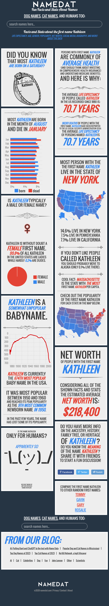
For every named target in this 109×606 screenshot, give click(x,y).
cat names (50, 15)
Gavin (80, 499)
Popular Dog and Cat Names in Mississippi (81, 548)
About (70, 590)
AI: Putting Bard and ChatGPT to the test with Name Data (34, 548)
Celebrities (28, 560)
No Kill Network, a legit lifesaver (72, 553)
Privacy (56, 590)
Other (69, 560)
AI (11, 560)
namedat (44, 590)
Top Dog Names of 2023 (20, 553)
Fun (46, 560)
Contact (63, 590)
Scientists (80, 560)
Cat (17, 560)
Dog (38, 560)
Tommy (80, 494)
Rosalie (80, 509)
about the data (54, 38)
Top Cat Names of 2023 (45, 553)
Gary (80, 504)
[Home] (53, 585)
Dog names (32, 15)
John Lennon (57, 560)
